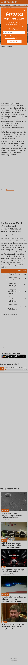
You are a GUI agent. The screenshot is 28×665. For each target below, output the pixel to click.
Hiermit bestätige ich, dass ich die (14, 36)
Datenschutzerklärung (10, 38)
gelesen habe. (20, 38)
